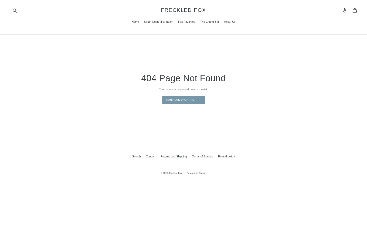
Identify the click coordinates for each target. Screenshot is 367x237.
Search (136, 156)
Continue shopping (180, 99)
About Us (230, 21)
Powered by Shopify (196, 173)
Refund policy (226, 156)
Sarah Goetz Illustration (158, 21)
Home (135, 21)
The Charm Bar (209, 21)
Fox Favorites (186, 21)
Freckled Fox (183, 10)
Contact (150, 156)
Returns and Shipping (174, 156)
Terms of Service (202, 156)
